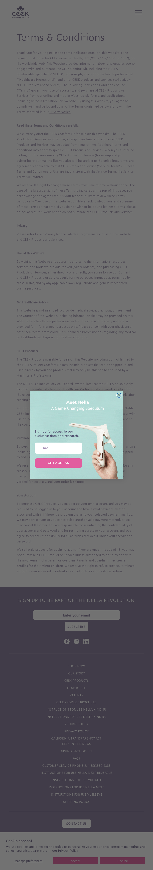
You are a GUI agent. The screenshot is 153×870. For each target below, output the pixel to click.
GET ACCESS (58, 463)
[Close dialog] (119, 395)
